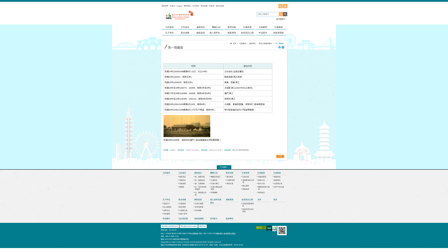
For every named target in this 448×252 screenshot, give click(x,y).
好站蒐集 (198, 210)
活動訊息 (182, 180)
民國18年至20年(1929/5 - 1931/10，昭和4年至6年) (188, 99)
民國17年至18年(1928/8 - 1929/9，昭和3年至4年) (188, 93)
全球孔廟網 (199, 204)
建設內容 (248, 66)
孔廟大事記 (215, 183)
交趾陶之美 (278, 183)
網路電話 (219, 233)
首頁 (234, 43)
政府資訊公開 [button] (247, 33)
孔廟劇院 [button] (263, 27)
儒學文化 (166, 210)
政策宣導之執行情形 (248, 210)
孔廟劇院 (261, 173)
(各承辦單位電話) (229, 233)
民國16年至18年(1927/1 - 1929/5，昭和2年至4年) (188, 88)
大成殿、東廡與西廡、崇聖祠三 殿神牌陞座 (244, 104)
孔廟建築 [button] (278, 27)
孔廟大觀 (245, 177)
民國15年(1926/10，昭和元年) (179, 82)
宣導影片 (214, 219)
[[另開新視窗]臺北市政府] (274, 228)
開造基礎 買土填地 (233, 77)
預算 (275, 200)
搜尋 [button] (281, 14)
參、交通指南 (200, 183)
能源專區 (229, 219)
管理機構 (214, 192)
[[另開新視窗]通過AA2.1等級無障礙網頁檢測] (261, 227)
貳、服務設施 (200, 180)
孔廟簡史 (214, 180)
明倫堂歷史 (262, 177)
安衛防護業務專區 (248, 205)
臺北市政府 (220, 6)
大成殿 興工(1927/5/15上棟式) (238, 88)
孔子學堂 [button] (169, 33)
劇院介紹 (261, 180)
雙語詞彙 (204, 6)
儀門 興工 (228, 93)
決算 (259, 200)
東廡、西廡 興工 (232, 82)
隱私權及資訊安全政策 (188, 226)
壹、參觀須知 (200, 177)
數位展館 (245, 186)
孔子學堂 (166, 200)
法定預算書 (183, 219)
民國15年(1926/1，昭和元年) (178, 77)
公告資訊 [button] (185, 27)
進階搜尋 (285, 14)
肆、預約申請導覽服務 (200, 188)
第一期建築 (279, 43)
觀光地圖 (182, 200)
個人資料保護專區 (216, 33)
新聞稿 (181, 187)
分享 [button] (280, 6)
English (179, 6)
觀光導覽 (182, 207)
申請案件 (263, 33)
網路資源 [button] (200, 33)
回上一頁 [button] (280, 156)
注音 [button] (282, 47)
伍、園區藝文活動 (200, 194)
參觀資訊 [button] (200, 27)
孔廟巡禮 (245, 173)
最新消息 (182, 177)
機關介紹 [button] (216, 27)
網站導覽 (165, 6)
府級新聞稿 (278, 33)
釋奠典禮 (245, 189)
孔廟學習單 (231, 180)
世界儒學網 (199, 207)
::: (0, 171)
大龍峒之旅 (183, 210)
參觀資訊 (198, 173)
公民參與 (169, 27)
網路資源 (198, 200)
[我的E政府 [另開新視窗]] (269, 228)
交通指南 (182, 204)
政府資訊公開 (247, 200)
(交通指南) (195, 233)
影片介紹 (261, 183)
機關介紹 (214, 173)
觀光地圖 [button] (185, 33)
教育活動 (229, 173)
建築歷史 (252, 43)
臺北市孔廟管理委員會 (179, 16)
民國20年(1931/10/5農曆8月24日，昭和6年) (185, 104)
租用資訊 (261, 192)
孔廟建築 (242, 43)
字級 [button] (285, 6)
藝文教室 (230, 177)
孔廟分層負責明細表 (216, 188)
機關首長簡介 (216, 177)
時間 (193, 66)
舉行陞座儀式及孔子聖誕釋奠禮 (239, 110)
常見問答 (195, 6)
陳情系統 (187, 6)
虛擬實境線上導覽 (248, 181)
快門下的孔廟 (279, 187)
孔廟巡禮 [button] (247, 27)
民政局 (211, 6)
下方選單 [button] (223, 167)
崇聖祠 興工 (229, 99)
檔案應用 (232, 33)
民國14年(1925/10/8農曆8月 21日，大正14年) (186, 71)
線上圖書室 (167, 207)
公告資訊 (182, 173)
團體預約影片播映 (264, 188)
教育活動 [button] (232, 27)
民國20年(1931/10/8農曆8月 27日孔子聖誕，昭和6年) (189, 110)
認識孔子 (166, 204)
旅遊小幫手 (183, 214)
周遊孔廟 (230, 183)
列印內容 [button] (279, 47)
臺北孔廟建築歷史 (265, 43)
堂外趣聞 (166, 214)
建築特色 (277, 177)
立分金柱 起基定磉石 (234, 71)
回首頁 (172, 6)
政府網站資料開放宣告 (170, 226)
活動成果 (182, 183)
